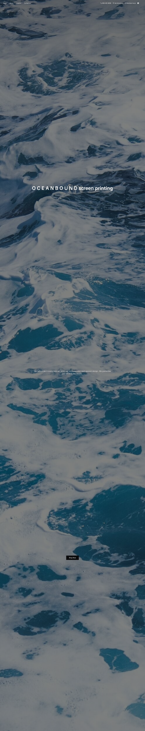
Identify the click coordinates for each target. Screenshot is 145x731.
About (11, 3)
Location (18, 3)
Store (5, 3)
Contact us (27, 3)
